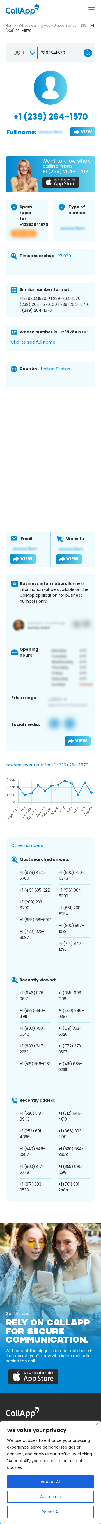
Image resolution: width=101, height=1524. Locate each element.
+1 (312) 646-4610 (70, 1116)
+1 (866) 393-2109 (70, 1134)
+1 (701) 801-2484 (69, 1187)
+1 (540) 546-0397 (71, 1013)
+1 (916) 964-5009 (71, 893)
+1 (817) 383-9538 (31, 1187)
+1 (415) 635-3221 (35, 890)
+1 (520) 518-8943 (31, 1116)
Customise (50, 1497)
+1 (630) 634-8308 (71, 1151)
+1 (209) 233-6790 (32, 905)
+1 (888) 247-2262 (32, 1049)
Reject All (50, 1512)
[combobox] (22, 53)
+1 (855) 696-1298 (70, 996)
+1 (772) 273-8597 (32, 934)
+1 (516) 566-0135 (35, 1064)
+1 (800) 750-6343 (71, 875)
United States (65, 25)
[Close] (97, 1423)
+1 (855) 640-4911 (32, 1013)
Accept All (50, 1481)
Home (11, 25)
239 (83, 25)
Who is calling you (34, 25)
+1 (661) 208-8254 (71, 911)
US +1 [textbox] (19, 52)
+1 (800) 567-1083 (71, 928)
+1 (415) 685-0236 (70, 1066)
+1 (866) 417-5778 (32, 1169)
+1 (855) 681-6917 (35, 920)
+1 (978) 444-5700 (33, 875)
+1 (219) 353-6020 (69, 1031)
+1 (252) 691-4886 (31, 1134)
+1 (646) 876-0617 (32, 996)
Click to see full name (33, 342)
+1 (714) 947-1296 (71, 946)
